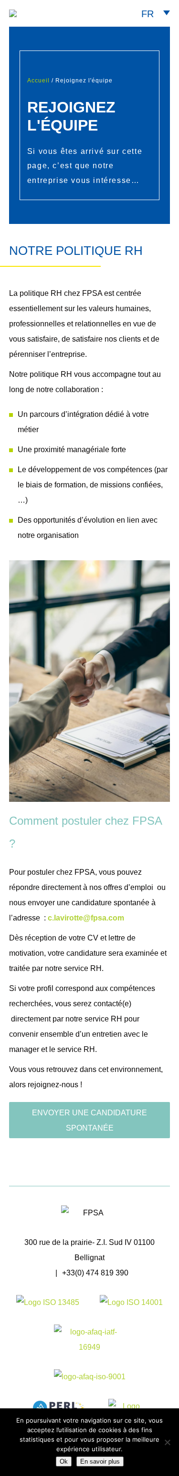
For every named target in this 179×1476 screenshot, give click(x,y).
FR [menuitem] (147, 14)
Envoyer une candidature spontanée (89, 1120)
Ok (64, 1461)
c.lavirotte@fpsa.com (86, 918)
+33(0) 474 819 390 (95, 1273)
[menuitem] (155, 13)
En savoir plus (100, 1461)
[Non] (167, 1442)
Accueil (38, 80)
